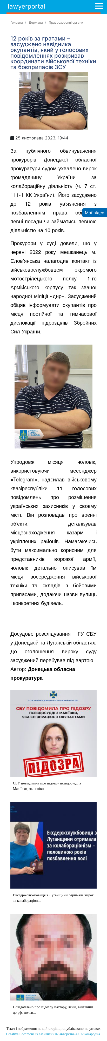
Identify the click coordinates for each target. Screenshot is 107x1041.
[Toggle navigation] (99, 7)
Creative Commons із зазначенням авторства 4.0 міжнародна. (53, 1034)
